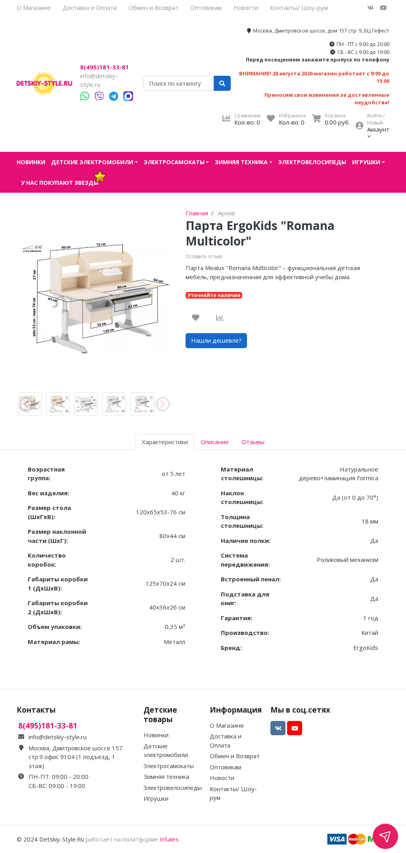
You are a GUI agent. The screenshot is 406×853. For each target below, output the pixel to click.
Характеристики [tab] (165, 442)
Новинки (31, 162)
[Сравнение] (220, 317)
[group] (30, 404)
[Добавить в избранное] (196, 317)
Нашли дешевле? (216, 340)
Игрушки (366, 162)
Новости (246, 8)
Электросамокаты (174, 162)
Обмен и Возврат (153, 8)
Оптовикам (206, 8)
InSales (169, 839)
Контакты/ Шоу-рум (299, 8)
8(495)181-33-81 (104, 67)
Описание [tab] (215, 442)
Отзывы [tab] (252, 442)
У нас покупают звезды (59, 182)
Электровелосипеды (312, 162)
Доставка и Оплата (90, 8)
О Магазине (34, 8)
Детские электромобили (92, 162)
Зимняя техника (241, 162)
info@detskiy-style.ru (57, 737)
